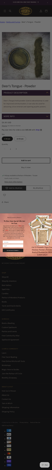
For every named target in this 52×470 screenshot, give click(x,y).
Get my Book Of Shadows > (13, 250)
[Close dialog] (50, 215)
